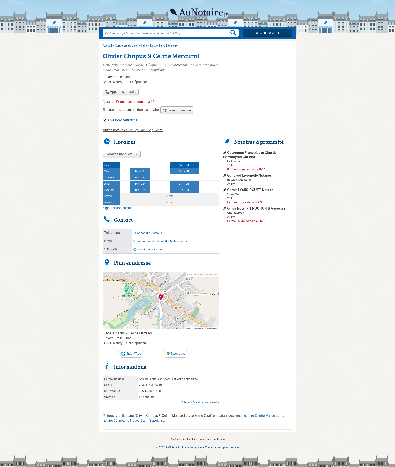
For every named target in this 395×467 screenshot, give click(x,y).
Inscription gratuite (228, 447)
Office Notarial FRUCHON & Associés (256, 208)
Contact (209, 447)
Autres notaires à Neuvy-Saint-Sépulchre (133, 130)
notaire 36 (110, 420)
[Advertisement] (257, 320)
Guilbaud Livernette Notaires (249, 175)
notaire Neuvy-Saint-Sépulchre (141, 420)
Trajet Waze (134, 353)
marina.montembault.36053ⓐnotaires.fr (163, 241)
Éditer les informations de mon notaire (200, 402)
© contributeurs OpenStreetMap (202, 274)
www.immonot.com (149, 249)
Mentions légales (192, 447)
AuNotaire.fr (197, 14)
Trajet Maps (178, 353)
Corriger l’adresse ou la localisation (201, 329)
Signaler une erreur (117, 208)
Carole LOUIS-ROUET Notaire (250, 190)
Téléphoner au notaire (147, 232)
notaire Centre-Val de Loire (263, 415)
